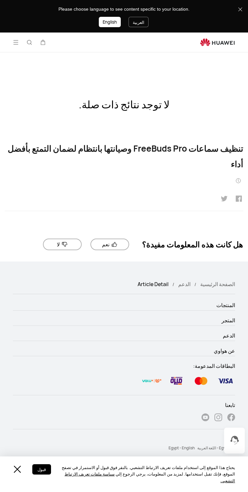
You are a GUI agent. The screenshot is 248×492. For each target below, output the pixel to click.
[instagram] (218, 418)
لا (58, 244)
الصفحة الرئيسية (217, 284)
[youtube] (205, 418)
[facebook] (231, 418)
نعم (105, 244)
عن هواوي (224, 351)
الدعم (184, 284)
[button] (43, 42)
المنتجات (225, 305)
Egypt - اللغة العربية (213, 448)
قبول (41, 469)
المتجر (228, 320)
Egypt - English (182, 448)
